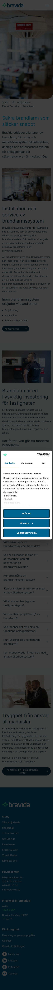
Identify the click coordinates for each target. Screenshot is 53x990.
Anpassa (24, 523)
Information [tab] (26, 463)
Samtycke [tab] (10, 463)
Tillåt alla (26, 513)
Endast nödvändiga (27, 532)
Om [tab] (43, 463)
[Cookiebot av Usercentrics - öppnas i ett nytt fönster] (37, 455)
